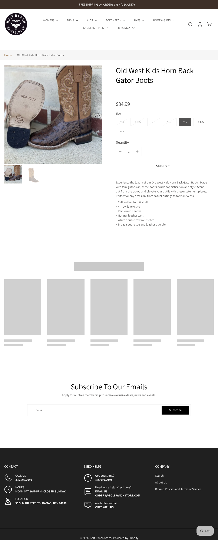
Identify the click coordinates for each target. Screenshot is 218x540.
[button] (162, 166)
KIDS (90, 20)
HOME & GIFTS (162, 20)
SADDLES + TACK (93, 28)
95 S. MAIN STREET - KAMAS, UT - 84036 (40, 503)
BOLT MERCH (113, 20)
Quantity (122, 142)
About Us (161, 482)
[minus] (120, 151)
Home (8, 55)
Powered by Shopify (125, 538)
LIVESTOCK (123, 28)
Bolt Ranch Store (100, 538)
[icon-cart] (209, 24)
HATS (137, 20)
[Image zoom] (53, 114)
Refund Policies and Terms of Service (178, 489)
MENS (70, 20)
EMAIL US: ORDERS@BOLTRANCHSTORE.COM (117, 493)
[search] (190, 24)
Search (159, 475)
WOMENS (48, 20)
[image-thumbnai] (13, 174)
